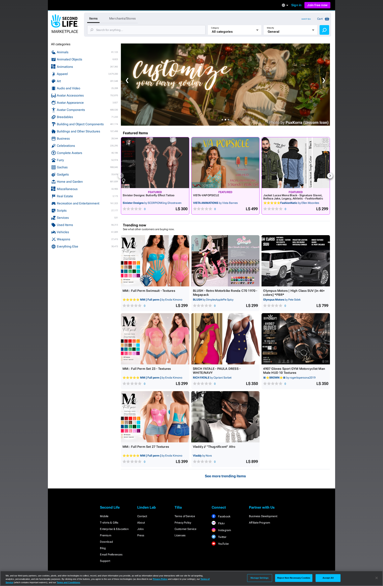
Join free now (317, 5)
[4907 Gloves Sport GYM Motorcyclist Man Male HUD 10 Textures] (296, 338)
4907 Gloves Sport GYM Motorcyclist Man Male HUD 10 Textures (294, 371)
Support (105, 560)
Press (140, 535)
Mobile (104, 516)
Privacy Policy (183, 522)
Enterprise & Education (114, 529)
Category (215, 28)
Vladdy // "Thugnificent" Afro (214, 447)
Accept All (328, 578)
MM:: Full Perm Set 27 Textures (145, 447)
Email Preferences (111, 554)
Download (106, 541)
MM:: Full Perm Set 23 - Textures (146, 369)
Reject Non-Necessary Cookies (293, 578)
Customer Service (185, 529)
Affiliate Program (259, 522)
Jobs (140, 529)
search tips (306, 19)
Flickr (221, 523)
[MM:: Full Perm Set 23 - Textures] (155, 338)
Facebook (223, 516)
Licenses (180, 535)
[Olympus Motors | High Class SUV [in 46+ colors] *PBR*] (296, 260)
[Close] (376, 578)
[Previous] (121, 176)
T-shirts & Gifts (109, 522)
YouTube (223, 543)
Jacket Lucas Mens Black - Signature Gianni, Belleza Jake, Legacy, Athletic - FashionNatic (293, 197)
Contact (142, 516)
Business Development (263, 516)
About (141, 522)
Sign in (296, 5)
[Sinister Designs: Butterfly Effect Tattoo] (155, 162)
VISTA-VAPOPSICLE (206, 195)
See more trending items (225, 476)
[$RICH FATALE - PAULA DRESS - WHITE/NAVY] (225, 338)
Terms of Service (185, 516)
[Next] (330, 176)
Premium (105, 535)
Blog (103, 548)
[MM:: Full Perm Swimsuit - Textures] (155, 260)
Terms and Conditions (68, 582)
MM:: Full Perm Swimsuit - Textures (148, 291)
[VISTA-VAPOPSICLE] (226, 162)
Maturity (270, 28)
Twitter (221, 537)
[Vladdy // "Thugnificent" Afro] (225, 416)
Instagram (224, 530)
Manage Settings (259, 578)
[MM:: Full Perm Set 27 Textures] (155, 416)
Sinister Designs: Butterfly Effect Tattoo (149, 195)
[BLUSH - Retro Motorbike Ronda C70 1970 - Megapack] (225, 260)
